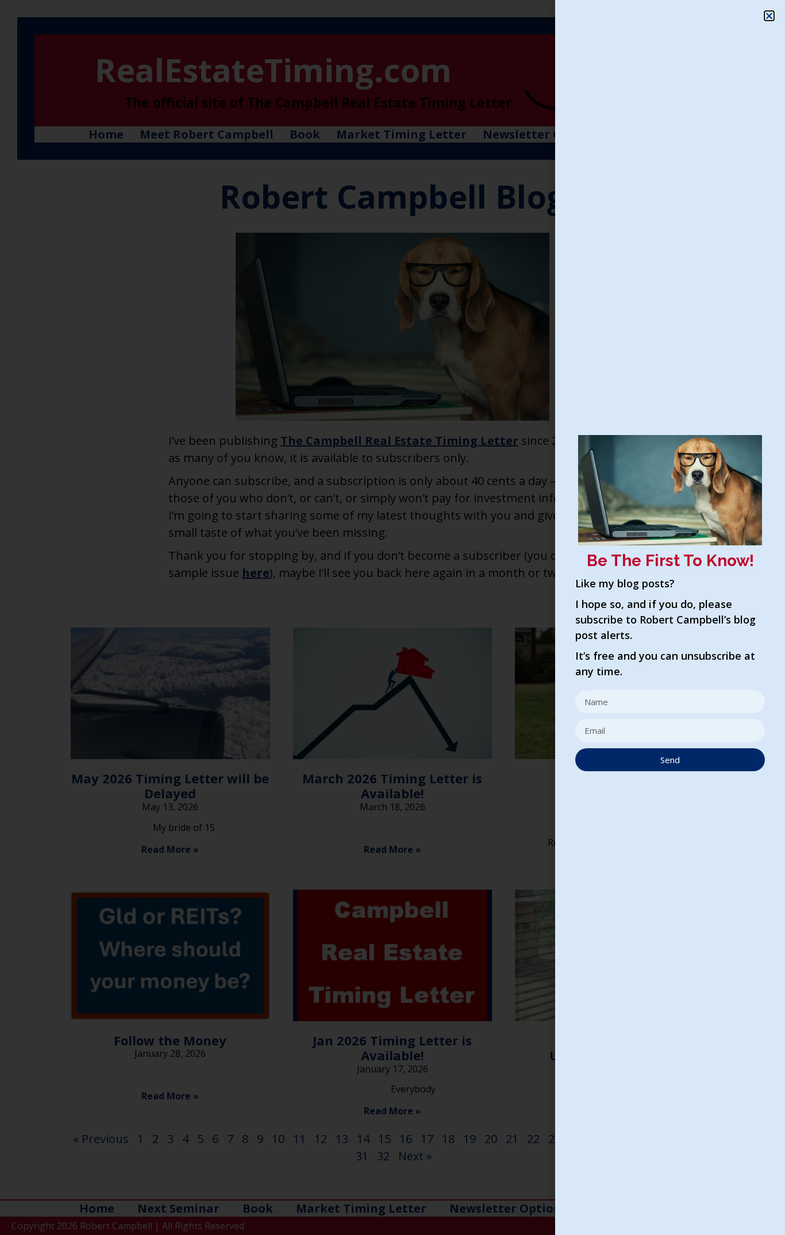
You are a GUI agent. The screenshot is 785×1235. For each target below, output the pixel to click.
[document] (392, 617)
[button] (769, 15)
